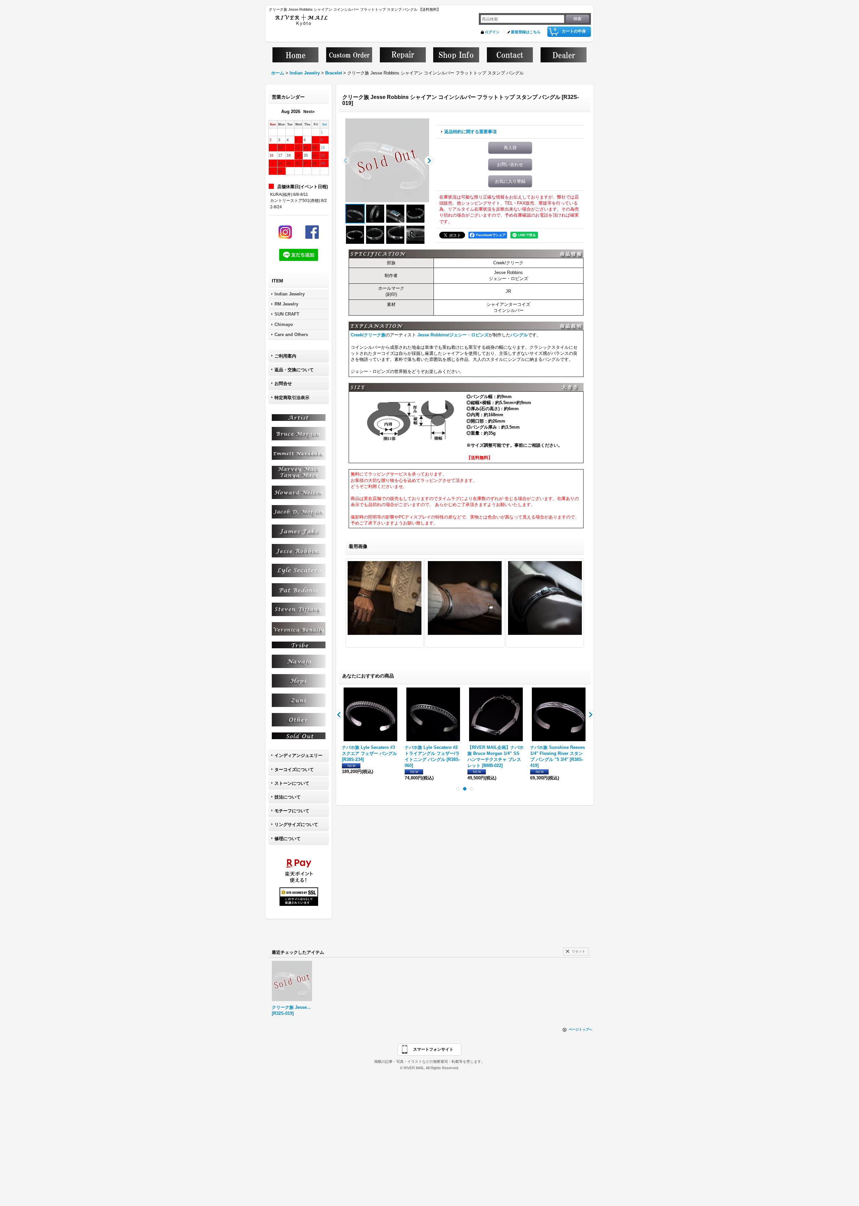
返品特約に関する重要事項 (470, 131)
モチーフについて (291, 810)
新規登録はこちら (526, 32)
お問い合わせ (510, 164)
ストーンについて (291, 783)
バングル (519, 334)
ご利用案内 (285, 356)
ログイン (492, 32)
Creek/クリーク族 (368, 334)
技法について (287, 797)
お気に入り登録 (510, 181)
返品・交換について (294, 369)
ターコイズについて (294, 769)
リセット (578, 951)
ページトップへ (580, 1029)
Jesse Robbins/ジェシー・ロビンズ (453, 334)
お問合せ (283, 383)
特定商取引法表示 (291, 397)
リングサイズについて (296, 824)
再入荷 (510, 147)
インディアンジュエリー (298, 755)
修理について (287, 838)
